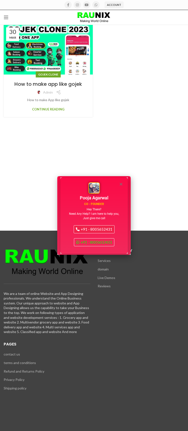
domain (103, 269)
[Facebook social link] (68, 5)
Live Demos (106, 278)
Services (104, 261)
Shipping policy (15, 388)
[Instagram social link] (77, 5)
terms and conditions (20, 363)
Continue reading (48, 109)
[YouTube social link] (86, 5)
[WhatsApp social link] (96, 5)
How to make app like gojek (48, 84)
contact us (12, 354)
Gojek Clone (48, 74)
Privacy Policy (14, 379)
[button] (121, 184)
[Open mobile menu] (6, 17)
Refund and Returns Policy (24, 371)
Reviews (104, 286)
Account (114, 4)
